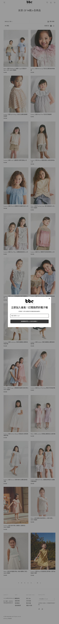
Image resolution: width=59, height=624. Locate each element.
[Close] (49, 298)
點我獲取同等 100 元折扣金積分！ (29, 321)
